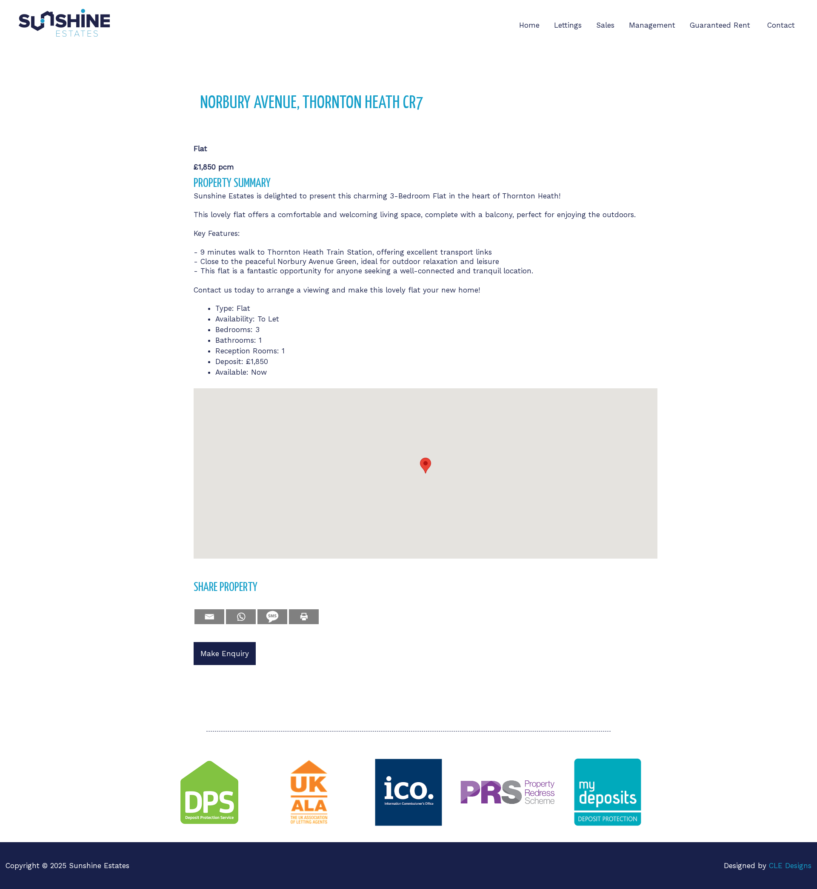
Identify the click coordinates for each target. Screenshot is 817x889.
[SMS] (272, 616)
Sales (605, 25)
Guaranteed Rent (721, 25)
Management (652, 25)
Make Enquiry (224, 653)
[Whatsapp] (241, 616)
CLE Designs (790, 865)
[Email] (209, 616)
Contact (781, 25)
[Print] (304, 616)
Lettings (568, 25)
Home (529, 25)
